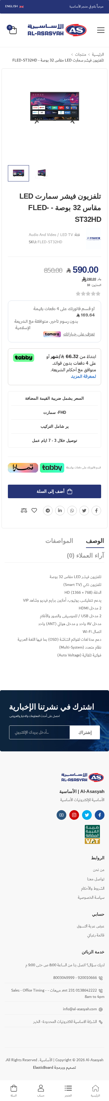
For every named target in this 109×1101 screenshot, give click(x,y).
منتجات (80, 55)
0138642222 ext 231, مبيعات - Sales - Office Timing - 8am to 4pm (57, 993)
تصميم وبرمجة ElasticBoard (54, 1068)
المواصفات (59, 540)
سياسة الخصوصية (91, 898)
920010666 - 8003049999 (75, 978)
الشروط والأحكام (92, 889)
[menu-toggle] (100, 30)
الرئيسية (98, 55)
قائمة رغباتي (95, 935)
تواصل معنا (95, 879)
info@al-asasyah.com (80, 1009)
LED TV (66, 235)
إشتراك (85, 732)
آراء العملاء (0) (85, 555)
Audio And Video (42, 235)
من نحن (98, 870)
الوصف (95, 540)
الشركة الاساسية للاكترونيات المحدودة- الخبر (65, 1022)
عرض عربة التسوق (90, 926)
